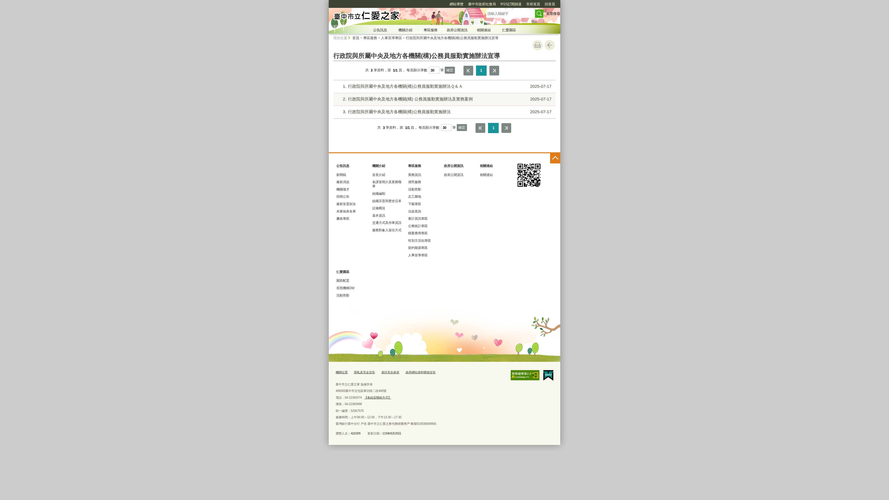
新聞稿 (341, 175)
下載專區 (414, 204)
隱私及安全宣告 (364, 372)
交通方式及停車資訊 (386, 223)
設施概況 (378, 208)
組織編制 (378, 193)
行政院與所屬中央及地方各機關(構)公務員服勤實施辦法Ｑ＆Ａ (447, 86)
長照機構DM (345, 288)
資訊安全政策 (390, 372)
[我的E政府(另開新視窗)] (548, 375)
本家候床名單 (346, 211)
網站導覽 (456, 4)
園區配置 (342, 280)
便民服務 (414, 182)
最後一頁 (494, 70)
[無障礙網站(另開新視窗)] (525, 375)
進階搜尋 (553, 14)
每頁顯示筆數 (417, 70)
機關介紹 (405, 30)
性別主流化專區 (419, 240)
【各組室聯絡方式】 (377, 397)
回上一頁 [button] (550, 45)
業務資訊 (414, 175)
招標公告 (342, 196)
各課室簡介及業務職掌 (386, 184)
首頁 (355, 38)
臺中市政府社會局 (482, 4)
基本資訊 (378, 215)
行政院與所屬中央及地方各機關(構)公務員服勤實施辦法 (447, 111)
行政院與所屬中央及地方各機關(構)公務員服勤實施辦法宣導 (452, 38)
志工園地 (414, 196)
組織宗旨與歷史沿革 (386, 201)
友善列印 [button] (537, 45)
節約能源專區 (418, 248)
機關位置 (342, 372)
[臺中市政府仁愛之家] (401, 17)
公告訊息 (380, 30)
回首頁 (550, 4)
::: (326, 2)
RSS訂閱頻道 (511, 4)
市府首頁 (533, 4)
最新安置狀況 (346, 204)
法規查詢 (414, 211)
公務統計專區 (418, 226)
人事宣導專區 (391, 38)
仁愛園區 (509, 30)
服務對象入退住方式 (386, 230)
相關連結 (484, 30)
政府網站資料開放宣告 (421, 372)
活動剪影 (414, 189)
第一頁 (468, 70)
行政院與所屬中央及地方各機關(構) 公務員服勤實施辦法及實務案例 (447, 99)
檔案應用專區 (418, 233)
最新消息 (342, 182)
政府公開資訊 (457, 30)
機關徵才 (342, 189)
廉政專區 (342, 218)
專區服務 (431, 30)
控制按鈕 (555, 158)
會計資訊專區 (418, 218)
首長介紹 (378, 175)
